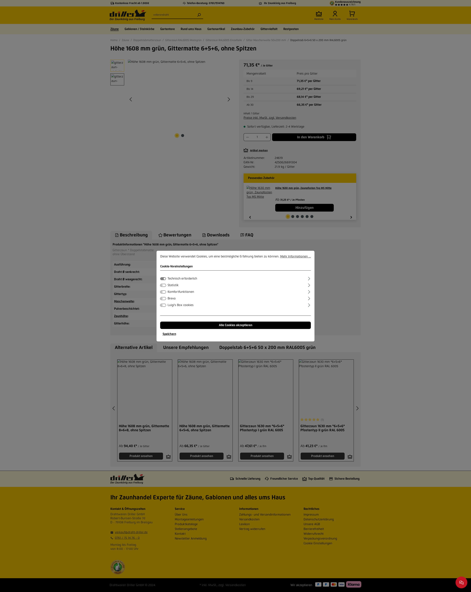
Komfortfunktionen (181, 291)
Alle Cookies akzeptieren (235, 325)
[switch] (163, 285)
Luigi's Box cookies (181, 305)
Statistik (173, 285)
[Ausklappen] (309, 278)
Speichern (169, 334)
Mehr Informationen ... (295, 256)
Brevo (172, 298)
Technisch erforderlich (182, 278)
